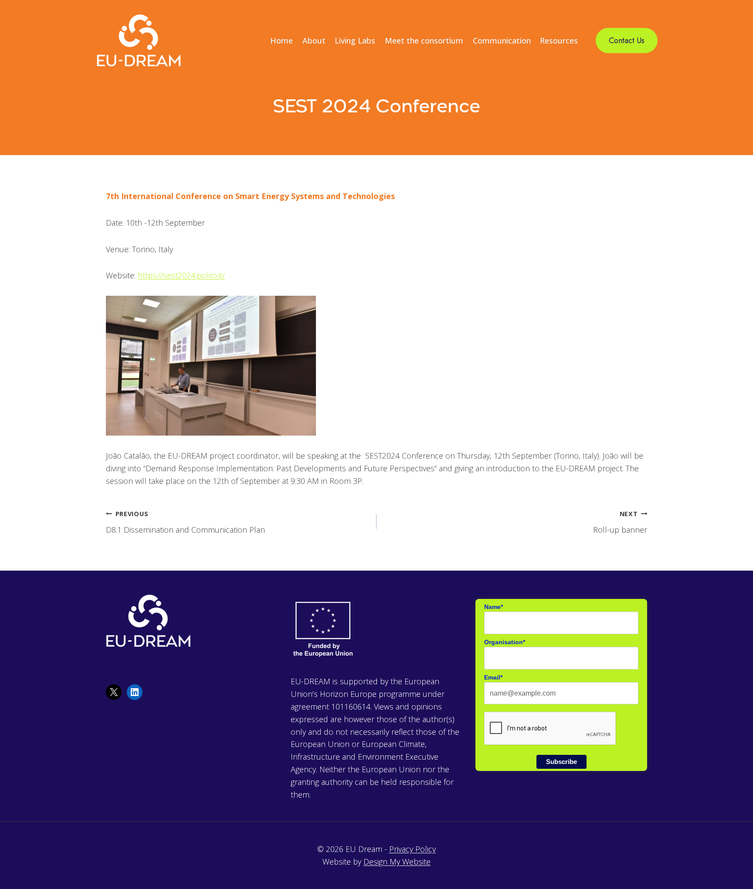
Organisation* (504, 642)
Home (281, 40)
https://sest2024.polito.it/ (181, 275)
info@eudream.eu (137, 664)
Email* (493, 677)
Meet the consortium (424, 40)
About (314, 40)
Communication (502, 40)
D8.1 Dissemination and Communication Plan (185, 522)
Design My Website (397, 861)
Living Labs (355, 40)
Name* (493, 606)
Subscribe (561, 761)
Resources (559, 40)
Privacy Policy (412, 849)
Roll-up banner (620, 522)
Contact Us (626, 40)
